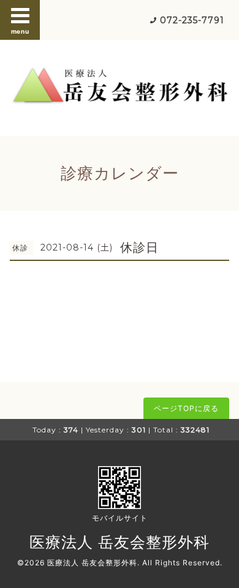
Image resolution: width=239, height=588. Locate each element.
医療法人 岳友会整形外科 (119, 542)
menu (20, 31)
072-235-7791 (192, 20)
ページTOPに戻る (186, 408)
